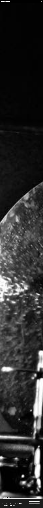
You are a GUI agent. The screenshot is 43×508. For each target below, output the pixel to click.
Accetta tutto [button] (34, 502)
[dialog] (21, 503)
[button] (14, 506)
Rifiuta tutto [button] (34, 504)
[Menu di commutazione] (41, 1)
